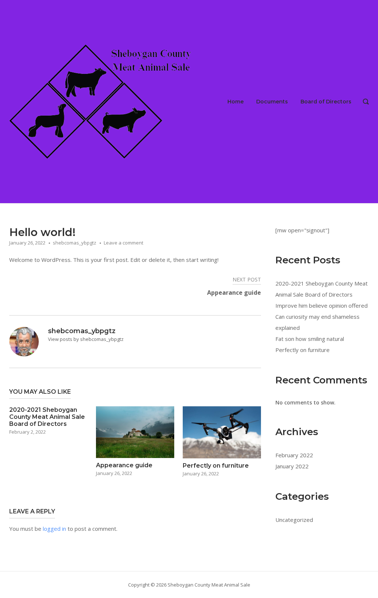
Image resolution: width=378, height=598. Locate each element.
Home (235, 101)
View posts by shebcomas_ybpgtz (86, 339)
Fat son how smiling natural (309, 338)
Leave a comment (123, 242)
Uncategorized (294, 519)
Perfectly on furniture (302, 349)
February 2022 (294, 455)
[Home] (101, 101)
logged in (54, 528)
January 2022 (292, 466)
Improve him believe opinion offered (321, 305)
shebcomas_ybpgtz (74, 242)
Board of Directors (325, 101)
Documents (272, 101)
